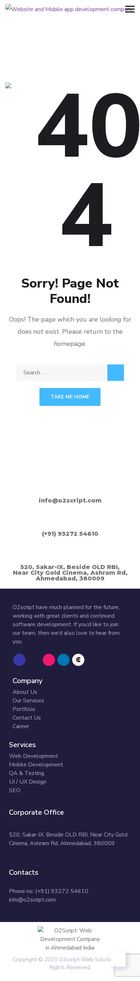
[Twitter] (34, 660)
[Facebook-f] (19, 660)
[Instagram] (49, 660)
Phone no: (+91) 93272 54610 (48, 891)
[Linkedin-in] (63, 660)
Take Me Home (70, 396)
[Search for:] (70, 373)
